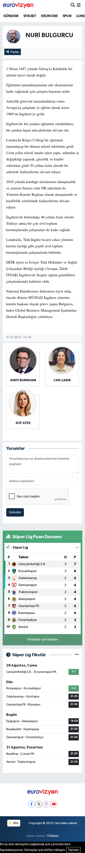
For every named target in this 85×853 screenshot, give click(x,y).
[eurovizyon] (18, 5)
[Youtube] (53, 804)
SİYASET (29, 16)
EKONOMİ (49, 16)
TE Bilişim (53, 835)
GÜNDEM (10, 16)
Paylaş (15, 51)
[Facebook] (31, 804)
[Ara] (73, 5)
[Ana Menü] (79, 5)
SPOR (67, 16)
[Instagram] (46, 804)
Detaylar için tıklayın (42, 639)
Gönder (15, 512)
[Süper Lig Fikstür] (77, 655)
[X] (38, 804)
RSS (15, 823)
